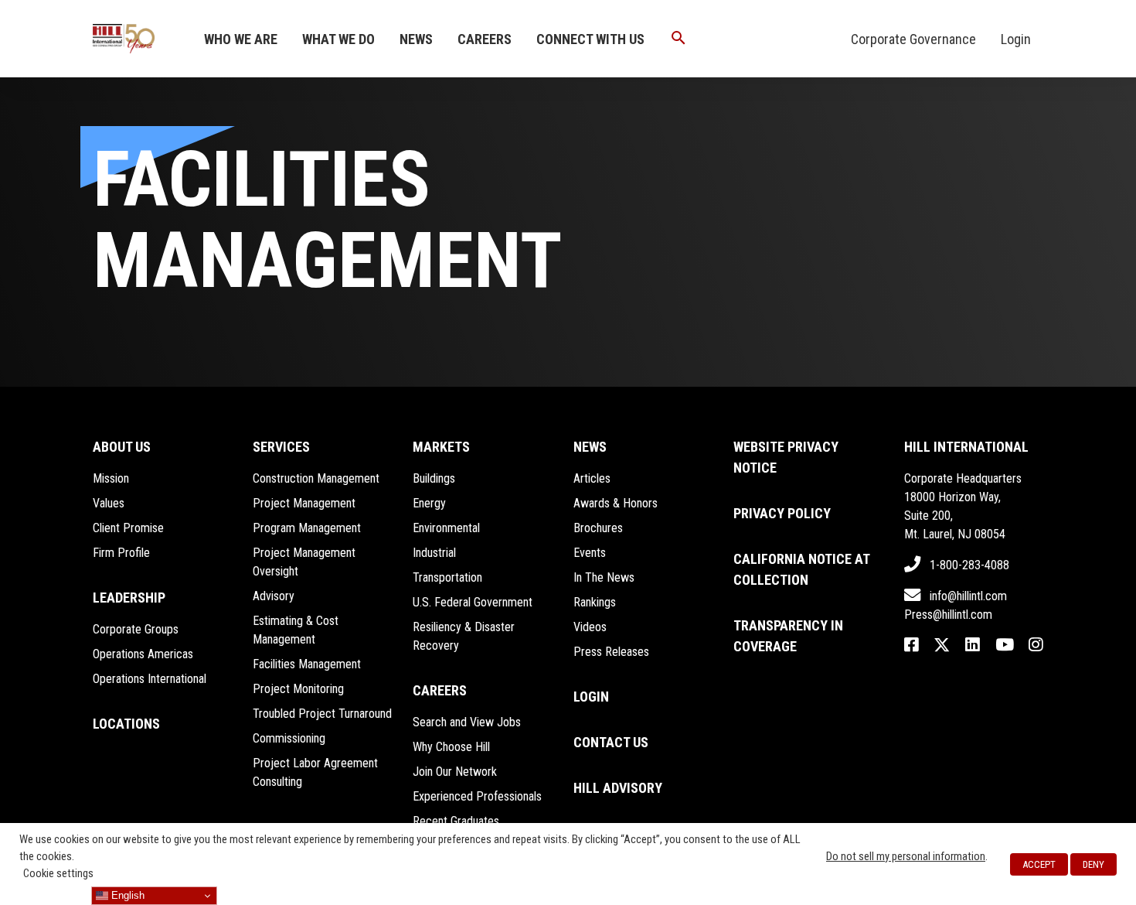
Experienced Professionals (477, 796)
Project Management (304, 503)
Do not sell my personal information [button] (905, 856)
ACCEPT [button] (1039, 864)
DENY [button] (1093, 864)
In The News (603, 577)
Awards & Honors (615, 503)
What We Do (338, 39)
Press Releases (611, 651)
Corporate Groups (136, 629)
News (416, 39)
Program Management (307, 528)
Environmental (446, 528)
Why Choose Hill (451, 746)
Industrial (434, 552)
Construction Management (316, 478)
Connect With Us (590, 39)
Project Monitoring (298, 688)
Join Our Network (455, 771)
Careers (484, 39)
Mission (111, 478)
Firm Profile (121, 552)
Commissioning (289, 738)
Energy (429, 503)
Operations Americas (143, 654)
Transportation (447, 577)
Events (589, 552)
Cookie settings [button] (58, 873)
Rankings (594, 602)
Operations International (149, 678)
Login (1016, 39)
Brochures (598, 528)
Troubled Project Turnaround (322, 713)
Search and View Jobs (467, 722)
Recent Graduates (456, 821)
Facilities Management (307, 664)
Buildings (434, 478)
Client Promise (128, 528)
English (126, 895)
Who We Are (240, 39)
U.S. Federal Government (472, 602)
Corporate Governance (913, 39)
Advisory (273, 596)
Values (108, 503)
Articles (592, 478)
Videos (590, 627)
